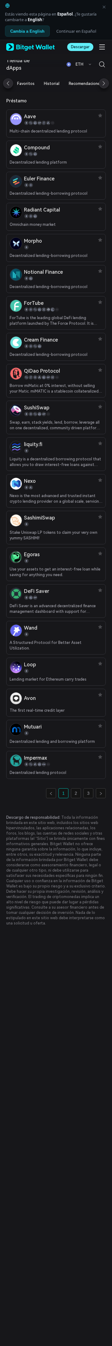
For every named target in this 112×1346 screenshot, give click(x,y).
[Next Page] (101, 793)
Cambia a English (27, 31)
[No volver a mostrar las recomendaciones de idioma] (104, 6)
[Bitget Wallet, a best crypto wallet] (30, 47)
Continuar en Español (76, 31)
